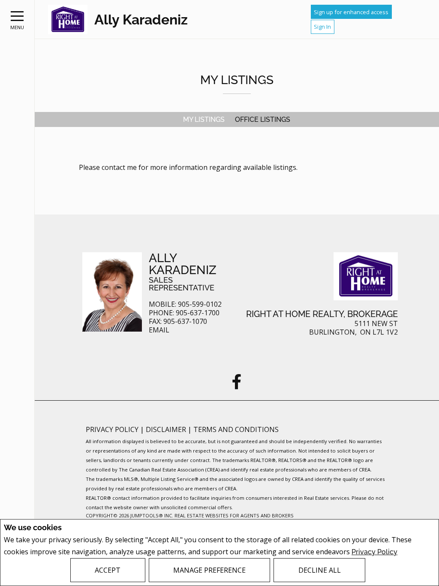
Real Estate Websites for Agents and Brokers (234, 515)
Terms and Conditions (236, 429)
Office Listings (262, 119)
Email (159, 330)
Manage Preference (209, 570)
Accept (107, 570)
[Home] (67, 19)
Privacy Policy (374, 552)
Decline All (319, 570)
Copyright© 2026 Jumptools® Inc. (129, 515)
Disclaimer (167, 429)
